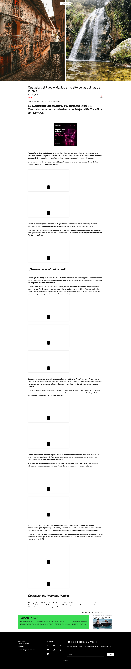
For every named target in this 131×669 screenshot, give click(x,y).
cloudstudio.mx (65, 660)
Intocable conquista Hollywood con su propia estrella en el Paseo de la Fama (62, 623)
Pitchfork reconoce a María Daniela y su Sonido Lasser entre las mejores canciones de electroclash (28, 624)
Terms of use (21, 641)
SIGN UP (110, 654)
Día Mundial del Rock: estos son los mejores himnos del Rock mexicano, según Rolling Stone (79, 623)
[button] (65, 599)
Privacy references (23, 643)
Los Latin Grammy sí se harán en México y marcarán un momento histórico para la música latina (45, 623)
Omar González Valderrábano (50, 101)
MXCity (30, 97)
